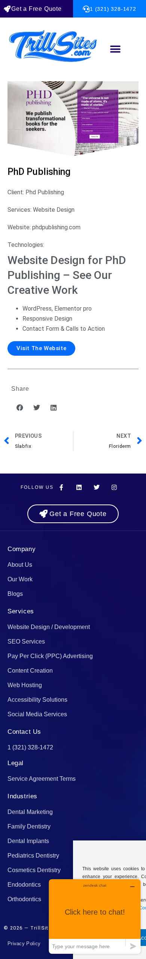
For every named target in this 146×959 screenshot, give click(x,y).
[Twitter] (97, 487)
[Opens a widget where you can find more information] (94, 916)
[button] (115, 49)
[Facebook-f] (61, 487)
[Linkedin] (79, 487)
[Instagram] (114, 487)
